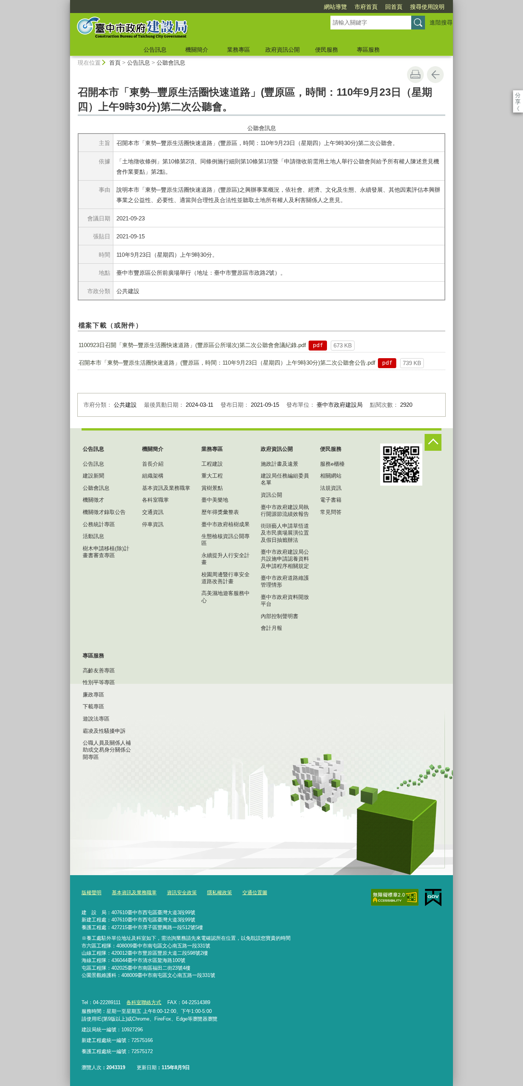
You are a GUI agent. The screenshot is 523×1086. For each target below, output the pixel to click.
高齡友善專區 (99, 670)
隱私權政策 (219, 892)
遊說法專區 (96, 719)
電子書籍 (331, 500)
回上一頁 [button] (435, 74)
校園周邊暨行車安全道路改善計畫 (225, 577)
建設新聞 (93, 476)
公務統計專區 (99, 524)
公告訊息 (155, 49)
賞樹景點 (212, 488)
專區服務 (368, 49)
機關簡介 (196, 49)
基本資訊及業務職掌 (166, 488)
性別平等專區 (99, 682)
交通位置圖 (254, 892)
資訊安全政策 (182, 892)
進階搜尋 (441, 22)
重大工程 (212, 476)
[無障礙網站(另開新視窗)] (394, 897)
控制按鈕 (433, 442)
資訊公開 (271, 495)
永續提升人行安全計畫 (225, 558)
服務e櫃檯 (332, 464)
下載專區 (93, 706)
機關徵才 (93, 500)
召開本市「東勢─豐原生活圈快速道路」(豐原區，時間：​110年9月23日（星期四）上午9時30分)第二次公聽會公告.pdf (226, 362)
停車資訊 (152, 524)
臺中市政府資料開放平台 (285, 600)
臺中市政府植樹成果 (225, 524)
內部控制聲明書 (279, 616)
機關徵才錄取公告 (104, 512)
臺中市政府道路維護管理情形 (285, 581)
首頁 (115, 62)
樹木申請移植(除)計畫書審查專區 (106, 551)
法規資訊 (331, 488)
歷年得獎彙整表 (220, 512)
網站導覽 (335, 6)
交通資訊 (152, 512)
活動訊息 (93, 536)
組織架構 (152, 476)
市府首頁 (366, 6)
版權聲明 (91, 892)
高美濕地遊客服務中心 (225, 596)
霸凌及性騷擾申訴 (104, 731)
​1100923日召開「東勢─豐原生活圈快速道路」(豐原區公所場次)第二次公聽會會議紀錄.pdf (192, 345)
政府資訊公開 (282, 49)
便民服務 (326, 49)
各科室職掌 (155, 500)
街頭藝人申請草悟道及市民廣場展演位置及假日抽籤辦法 (285, 533)
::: (66, 3)
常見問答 (331, 512)
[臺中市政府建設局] (191, 28)
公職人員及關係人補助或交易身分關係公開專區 (107, 750)
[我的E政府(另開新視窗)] (433, 898)
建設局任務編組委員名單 (285, 479)
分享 (518, 95)
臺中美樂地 (214, 500)
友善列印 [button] (415, 74)
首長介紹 (152, 464)
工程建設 (212, 464)
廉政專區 (93, 694)
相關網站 (331, 476)
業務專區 (238, 49)
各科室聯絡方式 (143, 1002)
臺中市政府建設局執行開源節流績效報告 (285, 510)
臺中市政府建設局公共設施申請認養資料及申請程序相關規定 (285, 559)
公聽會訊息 (171, 62)
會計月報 (271, 628)
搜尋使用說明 (427, 6)
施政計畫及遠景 (279, 464)
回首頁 (393, 6)
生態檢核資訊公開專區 (225, 539)
